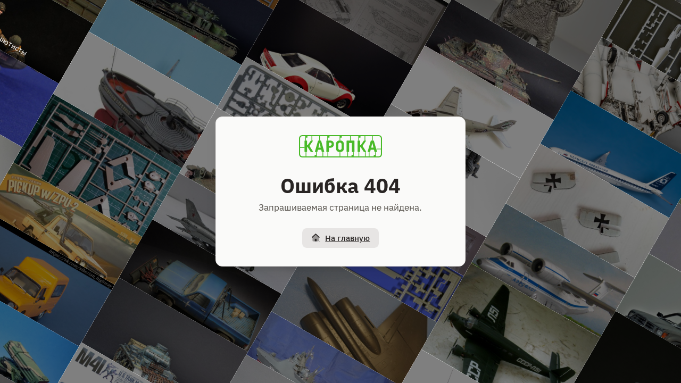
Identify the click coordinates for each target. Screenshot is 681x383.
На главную (347, 238)
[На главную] (340, 146)
